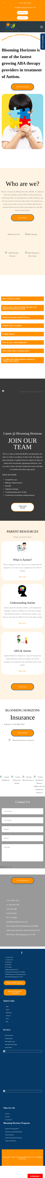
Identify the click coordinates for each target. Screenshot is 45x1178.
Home (7, 1006)
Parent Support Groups (10, 1041)
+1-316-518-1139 (12, 905)
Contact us (8, 1015)
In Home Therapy (9, 1038)
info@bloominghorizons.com (17, 922)
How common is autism (11, 299)
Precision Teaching (9, 1134)
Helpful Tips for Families (12, 326)
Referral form (9, 1012)
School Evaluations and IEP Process (16, 317)
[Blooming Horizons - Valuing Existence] (10, 27)
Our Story (7, 1113)
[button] (22, 298)
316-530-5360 (11, 909)
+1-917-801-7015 (12, 900)
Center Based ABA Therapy (11, 1044)
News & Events (8, 1119)
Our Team (7, 1116)
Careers (7, 1009)
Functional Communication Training (13, 1137)
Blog (7, 1021)
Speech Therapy (8, 1047)
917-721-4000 (11, 917)
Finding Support (9, 334)
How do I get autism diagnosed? (15, 342)
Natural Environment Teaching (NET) (13, 1131)
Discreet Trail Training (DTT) (12, 1128)
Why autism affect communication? (16, 351)
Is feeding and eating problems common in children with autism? (18, 360)
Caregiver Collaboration (10, 1140)
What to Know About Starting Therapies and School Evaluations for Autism (19, 308)
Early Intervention (9, 1035)
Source (7, 1018)
